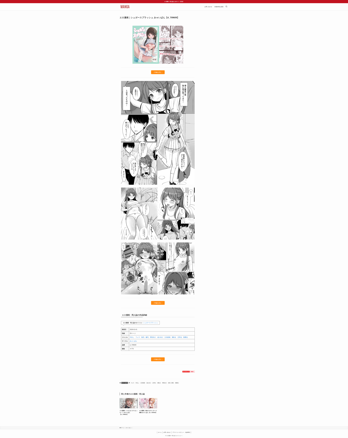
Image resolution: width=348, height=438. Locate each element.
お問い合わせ (166, 432)
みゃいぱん (133, 341)
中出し (132, 337)
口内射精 (167, 337)
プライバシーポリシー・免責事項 (181, 432)
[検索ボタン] (226, 6)
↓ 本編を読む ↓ (158, 72)
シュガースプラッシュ (150, 323)
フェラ (138, 337)
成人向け (160, 337)
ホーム (160, 432)
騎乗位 (185, 337)
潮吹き (174, 337)
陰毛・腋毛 (145, 337)
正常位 (180, 337)
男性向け (153, 337)
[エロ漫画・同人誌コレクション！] (125, 7)
